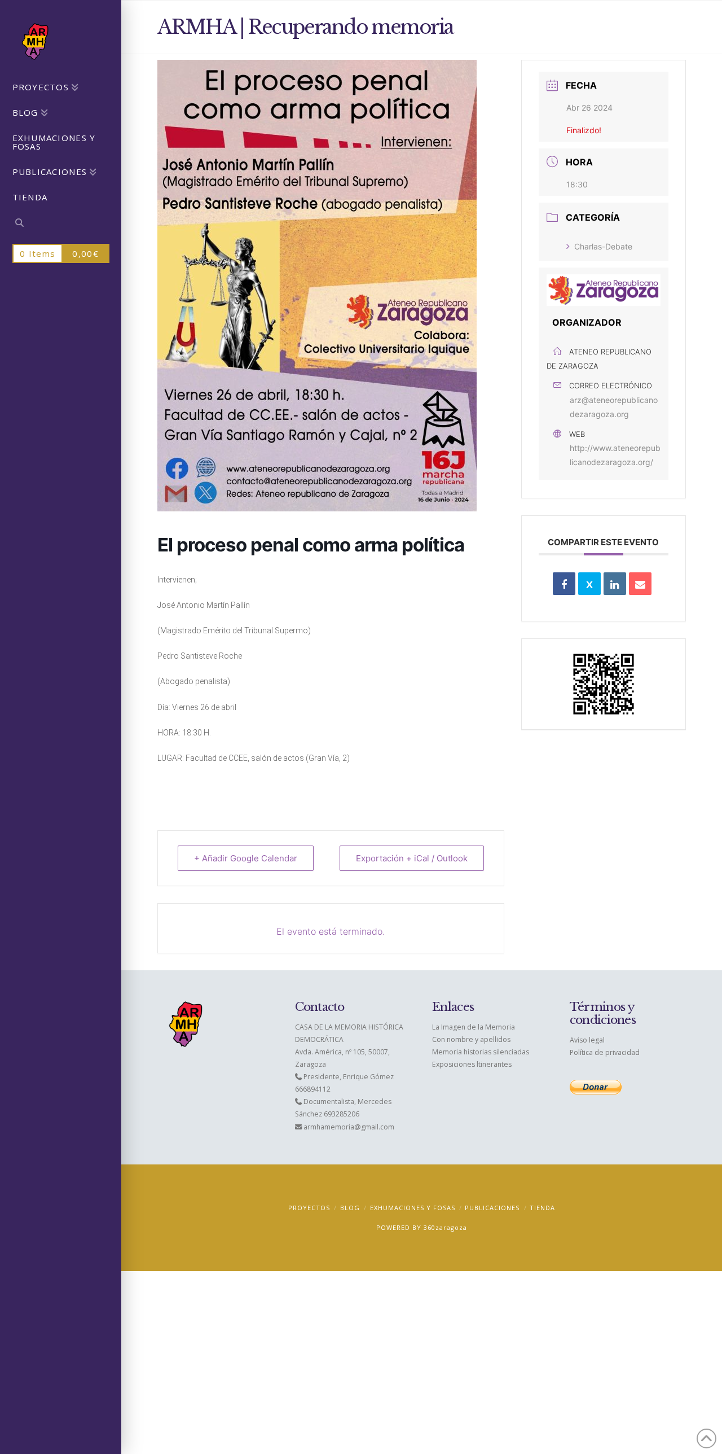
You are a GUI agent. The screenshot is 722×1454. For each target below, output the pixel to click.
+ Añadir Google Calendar (245, 858)
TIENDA (542, 1207)
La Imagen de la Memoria (473, 1027)
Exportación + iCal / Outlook (412, 858)
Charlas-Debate (603, 246)
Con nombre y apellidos (471, 1039)
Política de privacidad (605, 1052)
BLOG (350, 1207)
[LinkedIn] (615, 583)
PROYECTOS (309, 1207)
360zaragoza (445, 1227)
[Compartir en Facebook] (564, 583)
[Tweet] (589, 583)
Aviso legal (587, 1040)
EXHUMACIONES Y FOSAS (412, 1207)
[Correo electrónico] (640, 583)
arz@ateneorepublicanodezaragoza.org (614, 407)
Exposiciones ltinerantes (472, 1064)
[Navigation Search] (60, 224)
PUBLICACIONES (492, 1207)
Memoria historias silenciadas (480, 1052)
